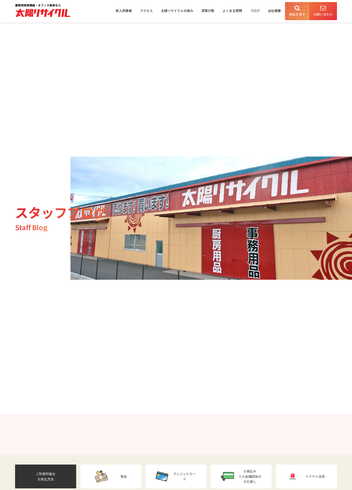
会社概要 (274, 10)
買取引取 (207, 10)
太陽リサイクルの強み (177, 10)
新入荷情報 (124, 10)
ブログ (255, 10)
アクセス (146, 10)
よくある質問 (232, 10)
